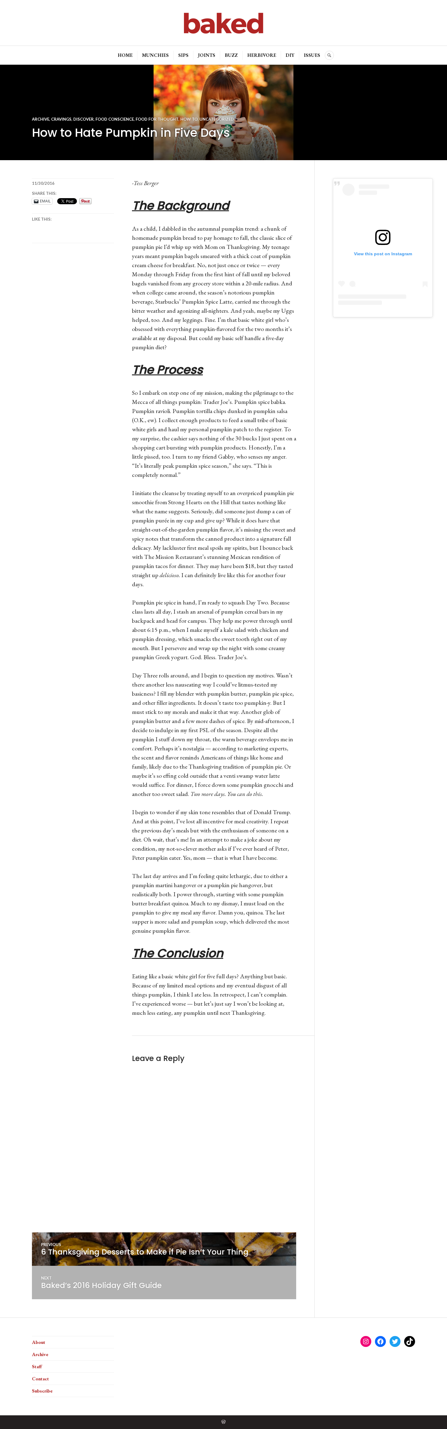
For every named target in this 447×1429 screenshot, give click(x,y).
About (38, 1342)
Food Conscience (114, 119)
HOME (125, 55)
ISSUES (312, 55)
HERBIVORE (261, 55)
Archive (40, 119)
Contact (40, 1379)
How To (189, 119)
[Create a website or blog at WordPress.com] (223, 1422)
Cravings (61, 119)
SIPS (183, 55)
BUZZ (231, 55)
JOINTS (206, 55)
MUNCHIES (155, 55)
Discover (83, 119)
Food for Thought (157, 119)
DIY (290, 55)
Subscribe (42, 1391)
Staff (37, 1366)
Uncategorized (216, 119)
